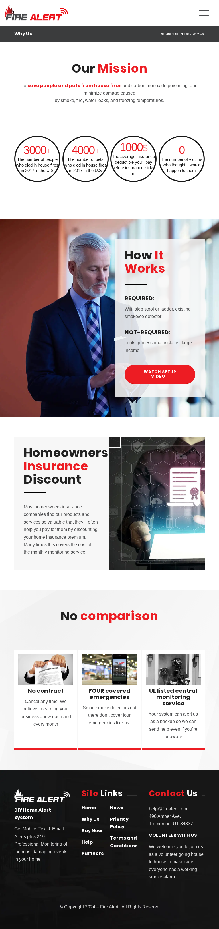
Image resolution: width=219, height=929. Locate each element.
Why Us (23, 33)
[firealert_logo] (45, 13)
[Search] (184, 13)
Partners (93, 853)
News (116, 807)
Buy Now (92, 830)
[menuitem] (184, 13)
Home (89, 807)
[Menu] (204, 13)
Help (87, 842)
